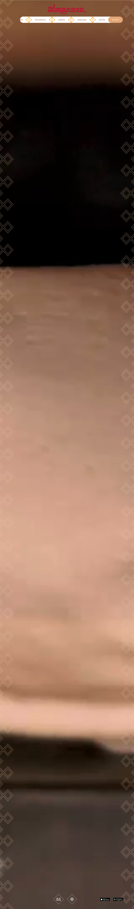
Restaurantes (40, 20)
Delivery (115, 20)
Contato (102, 20)
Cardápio (61, 20)
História (19, 20)
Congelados (82, 20)
